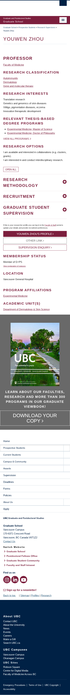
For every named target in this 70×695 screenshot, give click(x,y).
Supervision (9, 475)
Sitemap (24, 595)
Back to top (9, 595)
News (6, 628)
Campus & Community (14, 461)
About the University (14, 624)
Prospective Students (27, 27)
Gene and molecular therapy (18, 86)
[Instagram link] (7, 579)
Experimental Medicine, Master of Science (29, 129)
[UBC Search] (63, 4)
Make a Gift (9, 639)
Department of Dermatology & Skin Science (26, 309)
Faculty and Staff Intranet (21, 565)
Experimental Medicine (15, 295)
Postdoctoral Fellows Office (22, 556)
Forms (6, 488)
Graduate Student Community (23, 560)
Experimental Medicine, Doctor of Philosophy (31, 133)
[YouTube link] (23, 579)
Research (46, 595)
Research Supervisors (46, 27)
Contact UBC (10, 621)
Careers (7, 635)
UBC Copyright (52, 685)
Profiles (35, 595)
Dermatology (10, 82)
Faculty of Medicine (13, 64)
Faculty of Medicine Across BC (19, 674)
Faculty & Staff (50, 225)
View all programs (16, 138)
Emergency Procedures (14, 685)
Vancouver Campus (13, 654)
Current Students (12, 454)
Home (6, 441)
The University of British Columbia (25, 6)
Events (7, 632)
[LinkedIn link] (15, 579)
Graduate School (10, 27)
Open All (10, 169)
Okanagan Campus (13, 658)
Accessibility (9, 689)
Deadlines (8, 482)
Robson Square (11, 667)
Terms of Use (35, 685)
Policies (7, 495)
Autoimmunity (10, 78)
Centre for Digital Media (15, 670)
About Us (8, 502)
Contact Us (9, 541)
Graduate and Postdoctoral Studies (35, 519)
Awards (7, 468)
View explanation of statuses (14, 266)
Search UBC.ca (11, 642)
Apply (6, 508)
